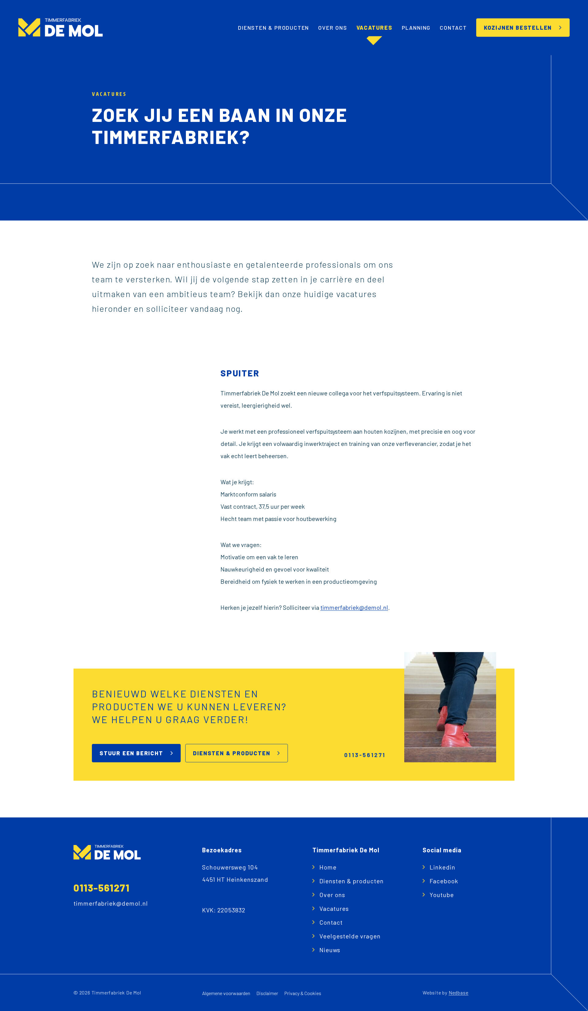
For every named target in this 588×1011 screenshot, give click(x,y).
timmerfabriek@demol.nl (354, 607)
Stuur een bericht (131, 753)
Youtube (442, 894)
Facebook (444, 881)
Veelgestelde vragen (350, 936)
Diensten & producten (273, 27)
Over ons (332, 27)
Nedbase (459, 992)
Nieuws (329, 949)
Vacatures (374, 27)
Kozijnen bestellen (518, 27)
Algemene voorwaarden (226, 993)
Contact (453, 27)
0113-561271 (102, 887)
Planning (416, 27)
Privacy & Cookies (302, 993)
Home (328, 867)
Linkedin (442, 867)
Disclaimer (267, 993)
